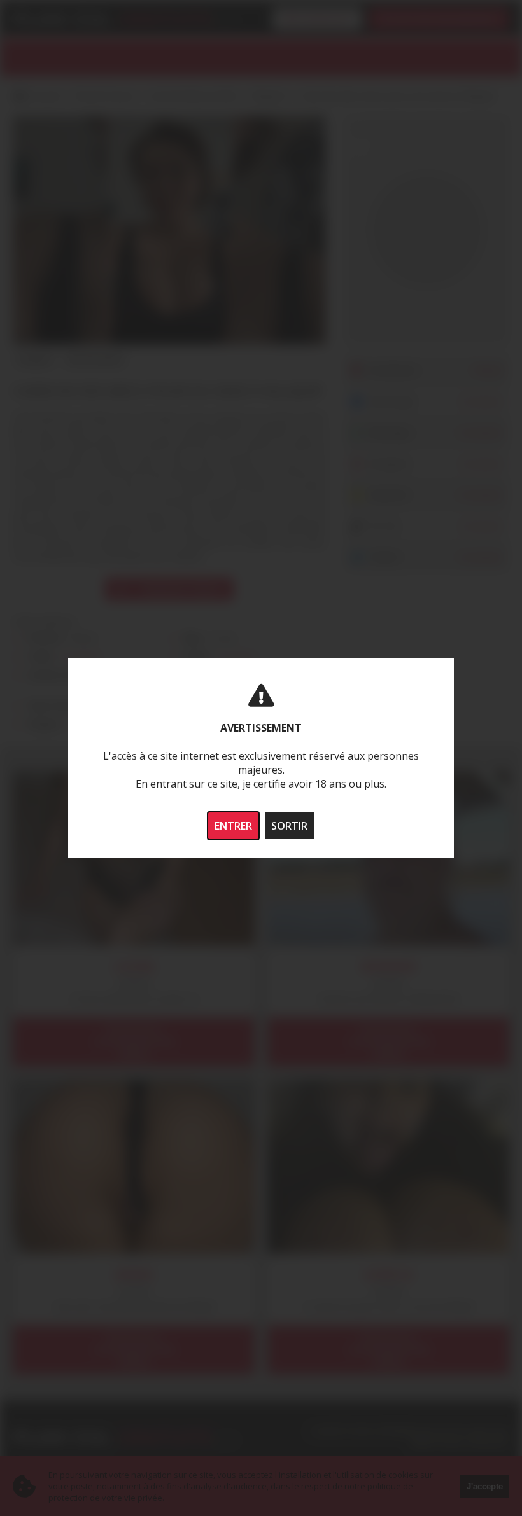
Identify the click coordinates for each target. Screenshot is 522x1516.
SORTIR (289, 826)
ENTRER (233, 826)
